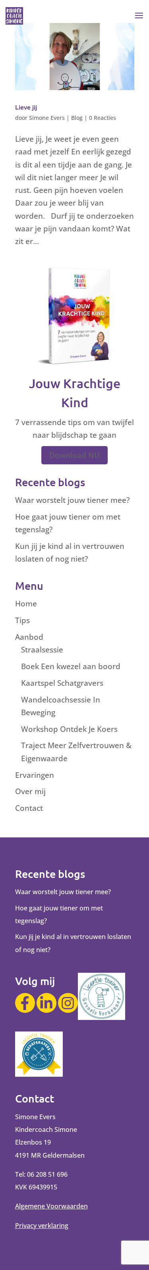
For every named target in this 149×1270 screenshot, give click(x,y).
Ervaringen (34, 775)
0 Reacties (102, 117)
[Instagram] (68, 1003)
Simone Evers (47, 117)
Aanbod (29, 637)
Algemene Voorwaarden (51, 1206)
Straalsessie (42, 650)
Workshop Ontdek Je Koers (69, 729)
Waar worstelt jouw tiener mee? (72, 500)
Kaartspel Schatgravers (62, 683)
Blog (77, 117)
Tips (22, 620)
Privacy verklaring (41, 1225)
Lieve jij (26, 106)
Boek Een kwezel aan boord (70, 666)
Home (26, 603)
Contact (29, 808)
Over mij (30, 791)
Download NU (74, 455)
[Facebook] (25, 1003)
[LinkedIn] (46, 1003)
